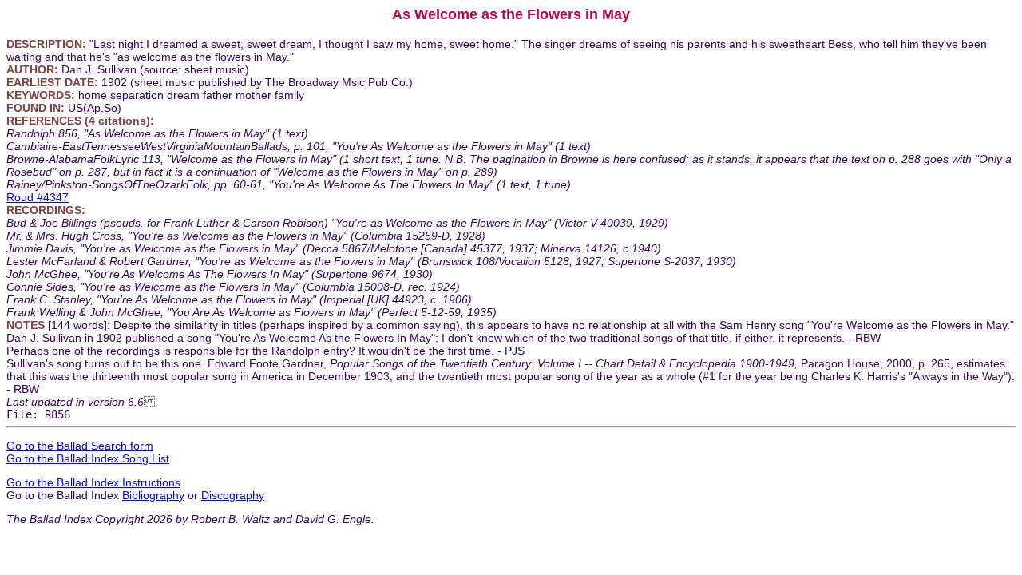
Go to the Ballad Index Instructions (93, 482)
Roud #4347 (37, 197)
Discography (232, 495)
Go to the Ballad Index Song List (87, 458)
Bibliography (153, 495)
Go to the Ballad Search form (79, 445)
